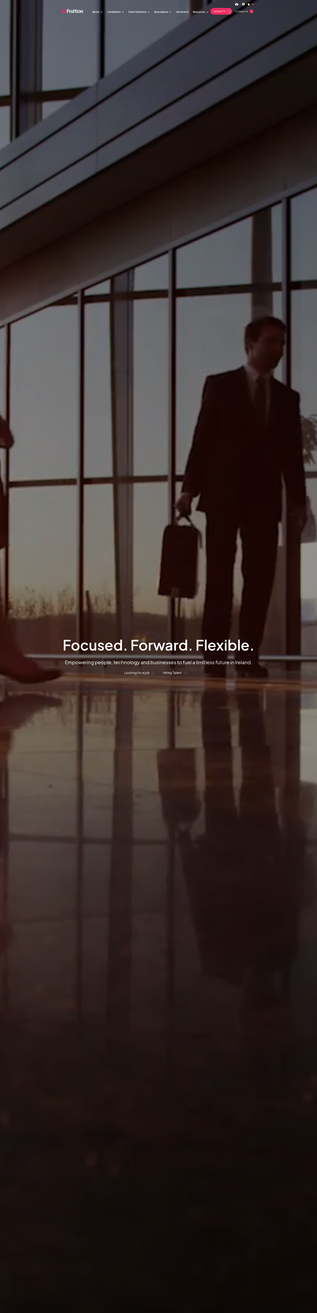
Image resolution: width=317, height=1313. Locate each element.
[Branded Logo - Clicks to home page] (72, 11)
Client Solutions (137, 11)
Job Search (182, 11)
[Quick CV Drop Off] (236, 4)
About (96, 11)
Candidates (114, 11)
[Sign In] (243, 4)
